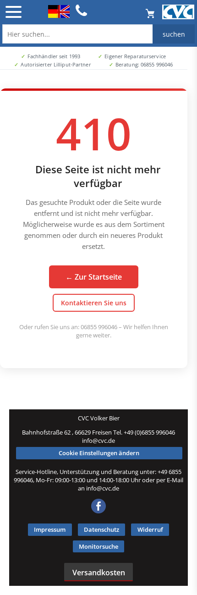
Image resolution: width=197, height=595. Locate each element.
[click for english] (59, 15)
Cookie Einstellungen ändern (99, 453)
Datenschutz (101, 529)
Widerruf (150, 529)
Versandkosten (98, 572)
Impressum (50, 529)
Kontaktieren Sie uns (93, 302)
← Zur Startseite (94, 277)
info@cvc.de (98, 440)
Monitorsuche (98, 546)
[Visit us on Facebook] (98, 511)
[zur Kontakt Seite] (81, 15)
